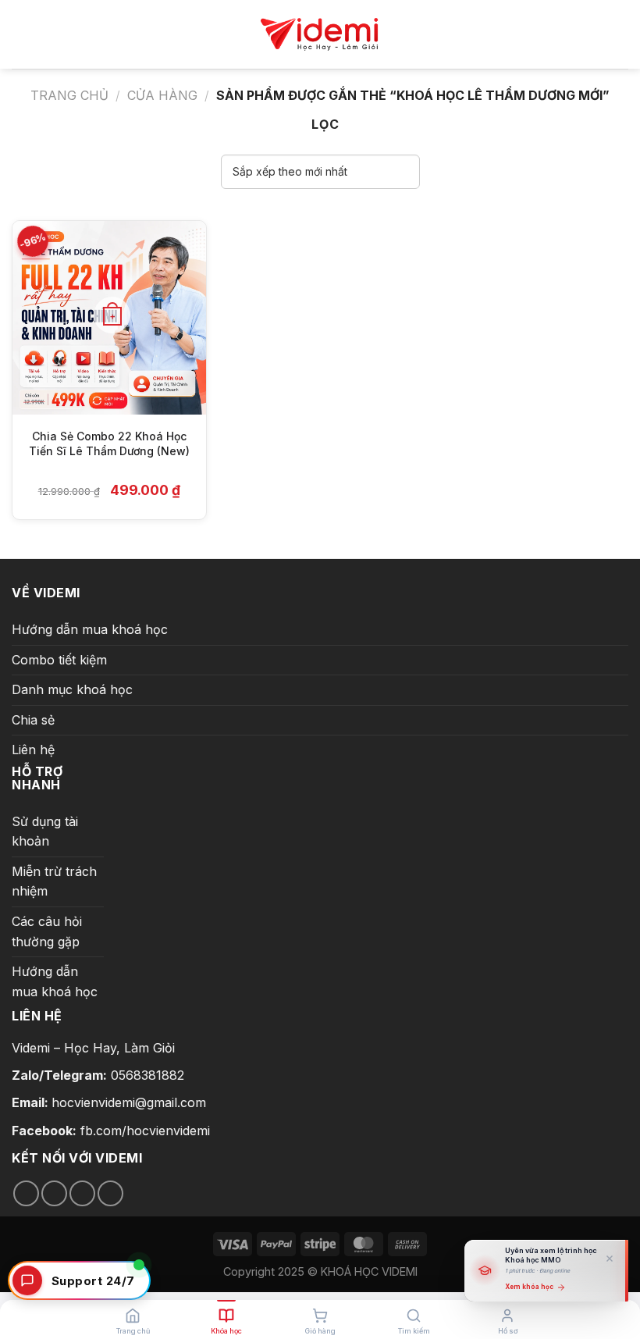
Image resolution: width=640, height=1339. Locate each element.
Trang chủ (69, 95)
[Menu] (21, 34)
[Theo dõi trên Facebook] (26, 1193)
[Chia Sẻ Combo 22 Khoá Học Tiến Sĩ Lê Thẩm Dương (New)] (109, 318)
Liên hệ (33, 749)
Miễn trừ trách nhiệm (54, 881)
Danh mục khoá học (72, 689)
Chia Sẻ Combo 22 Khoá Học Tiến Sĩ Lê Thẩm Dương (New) (109, 443)
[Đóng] (609, 1258)
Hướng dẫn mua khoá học (90, 629)
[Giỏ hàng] (616, 35)
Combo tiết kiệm (59, 660)
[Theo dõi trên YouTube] (110, 1193)
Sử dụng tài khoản (45, 831)
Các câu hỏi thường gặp (47, 931)
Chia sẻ (33, 720)
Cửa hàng (162, 95)
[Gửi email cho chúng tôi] (82, 1193)
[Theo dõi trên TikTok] (54, 1193)
